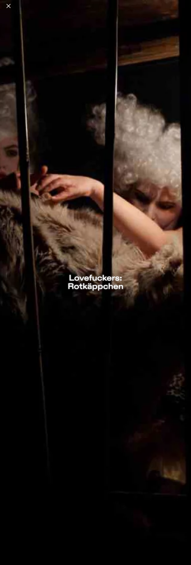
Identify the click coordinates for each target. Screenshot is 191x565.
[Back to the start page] (8, 6)
